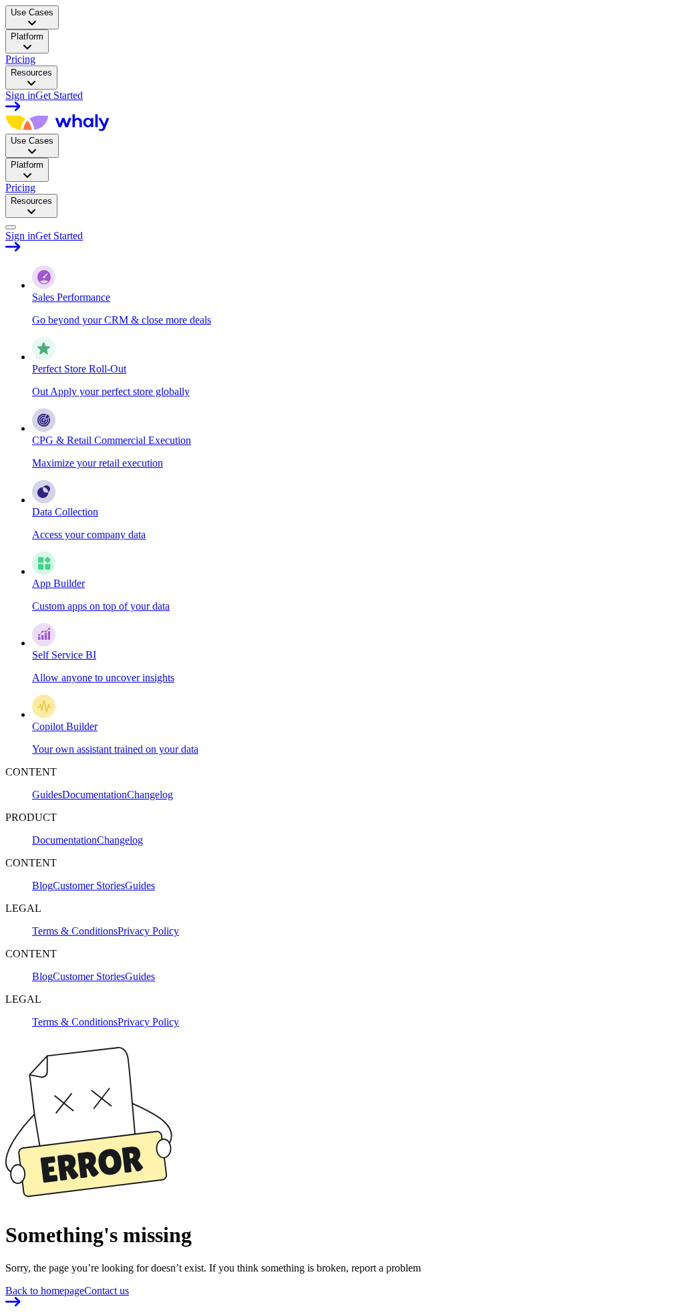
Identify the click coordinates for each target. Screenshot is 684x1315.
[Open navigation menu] (10, 227)
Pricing (20, 59)
